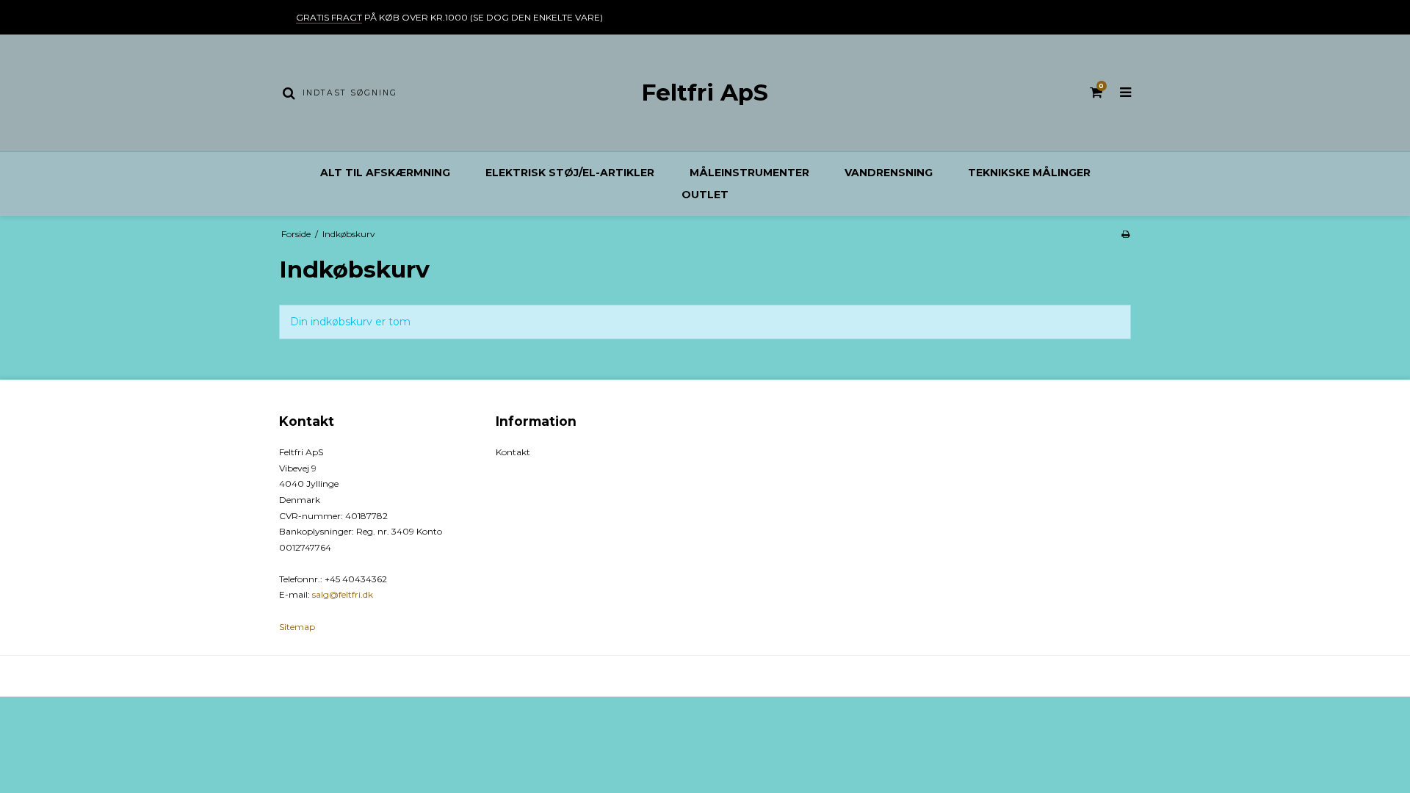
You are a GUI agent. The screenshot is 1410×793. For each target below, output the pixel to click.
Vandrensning (889, 172)
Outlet (705, 194)
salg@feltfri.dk (342, 594)
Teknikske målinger (1029, 172)
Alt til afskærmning (385, 172)
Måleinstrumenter (749, 172)
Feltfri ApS (704, 92)
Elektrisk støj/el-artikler (569, 172)
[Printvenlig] (1125, 233)
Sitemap (297, 626)
